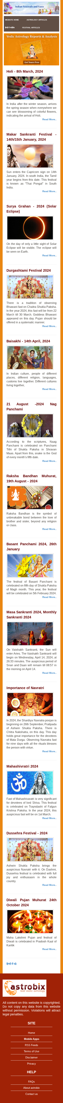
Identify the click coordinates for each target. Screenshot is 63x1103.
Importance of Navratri (25, 688)
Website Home (12, 20)
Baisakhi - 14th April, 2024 (28, 341)
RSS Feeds (31, 1045)
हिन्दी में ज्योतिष (10, 28)
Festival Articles (31, 28)
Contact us (31, 1093)
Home (31, 1032)
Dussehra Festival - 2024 (26, 833)
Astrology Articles (37, 20)
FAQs (31, 1081)
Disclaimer (31, 1057)
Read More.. (49, 119)
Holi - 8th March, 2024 (24, 71)
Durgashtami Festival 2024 (28, 270)
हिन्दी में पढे (11, 963)
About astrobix (31, 1087)
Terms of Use (31, 1051)
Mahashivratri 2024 (22, 766)
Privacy (31, 1063)
